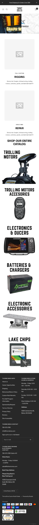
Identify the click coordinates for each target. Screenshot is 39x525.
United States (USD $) (9, 491)
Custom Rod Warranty (9, 395)
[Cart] (36, 9)
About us (5, 381)
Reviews (4, 415)
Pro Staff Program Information (7, 400)
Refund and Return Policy (9, 392)
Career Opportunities (8, 385)
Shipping (4, 388)
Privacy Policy (6, 411)
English (33, 524)
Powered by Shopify (28, 496)
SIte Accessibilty (7, 418)
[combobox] (32, 524)
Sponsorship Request (8, 404)
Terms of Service (7, 408)
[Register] (30, 439)
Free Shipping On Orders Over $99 (19, 2)
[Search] (7, 9)
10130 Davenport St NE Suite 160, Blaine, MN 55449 (9, 482)
